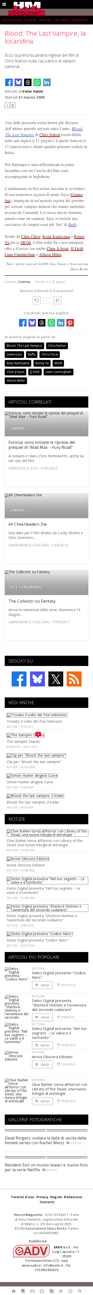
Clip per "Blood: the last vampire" (34, 761)
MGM (26, 242)
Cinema (24, 281)
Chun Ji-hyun (58, 248)
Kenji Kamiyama (56, 236)
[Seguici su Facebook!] (19, 678)
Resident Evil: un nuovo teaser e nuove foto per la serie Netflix (46, 1167)
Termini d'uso (22, 1197)
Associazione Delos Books (46, 1228)
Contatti (47, 1202)
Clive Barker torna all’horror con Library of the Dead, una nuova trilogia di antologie (45, 842)
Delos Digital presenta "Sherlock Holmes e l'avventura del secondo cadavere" (42, 917)
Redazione (73, 1197)
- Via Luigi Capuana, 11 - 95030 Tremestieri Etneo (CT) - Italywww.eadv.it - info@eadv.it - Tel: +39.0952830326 (50, 1258)
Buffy (72, 224)
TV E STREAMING (25, 587)
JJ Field (77, 248)
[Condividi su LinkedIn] (47, 82)
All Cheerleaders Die (27, 524)
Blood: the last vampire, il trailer (33, 802)
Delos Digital (12, 20)
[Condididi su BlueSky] (18, 82)
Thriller (45, 20)
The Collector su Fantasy (32, 601)
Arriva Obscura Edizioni (26, 865)
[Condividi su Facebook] (9, 82)
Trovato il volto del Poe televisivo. (35, 721)
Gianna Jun (14, 354)
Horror (30, 20)
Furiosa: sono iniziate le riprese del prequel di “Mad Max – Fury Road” (41, 445)
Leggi (44, 985)
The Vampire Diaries (23, 741)
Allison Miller (50, 254)
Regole (56, 1197)
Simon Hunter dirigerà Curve (30, 782)
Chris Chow (30, 236)
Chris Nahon (49, 134)
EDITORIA (38, 968)
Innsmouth (79, 20)
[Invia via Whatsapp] (37, 82)
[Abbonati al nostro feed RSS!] (74, 678)
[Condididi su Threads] (28, 82)
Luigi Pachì (61, 20)
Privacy (42, 1197)
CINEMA (17, 428)
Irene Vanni (32, 91)
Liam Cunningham (20, 254)
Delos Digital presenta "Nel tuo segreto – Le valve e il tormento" (43, 890)
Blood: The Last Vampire (24, 345)
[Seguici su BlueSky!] (37, 678)
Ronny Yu (42, 363)
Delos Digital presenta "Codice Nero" (37, 940)
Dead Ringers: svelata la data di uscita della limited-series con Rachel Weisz (46, 1140)
